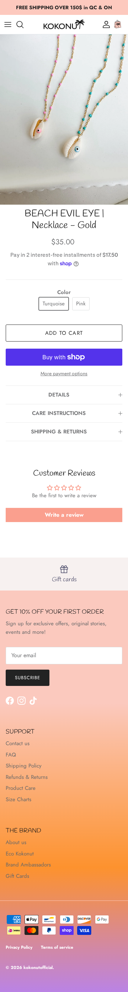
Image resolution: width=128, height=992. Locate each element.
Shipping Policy (24, 766)
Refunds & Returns (27, 777)
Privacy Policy (19, 947)
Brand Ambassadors (28, 865)
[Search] (23, 24)
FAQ (11, 755)
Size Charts (18, 799)
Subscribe (27, 677)
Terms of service (57, 947)
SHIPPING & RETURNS (59, 432)
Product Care (21, 788)
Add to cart (64, 333)
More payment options (64, 374)
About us (16, 842)
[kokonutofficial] (64, 24)
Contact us (18, 743)
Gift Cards (17, 876)
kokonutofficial (38, 967)
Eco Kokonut (20, 854)
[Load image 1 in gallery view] (64, 119)
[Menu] (8, 24)
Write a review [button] (64, 515)
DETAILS (58, 395)
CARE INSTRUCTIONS (59, 413)
